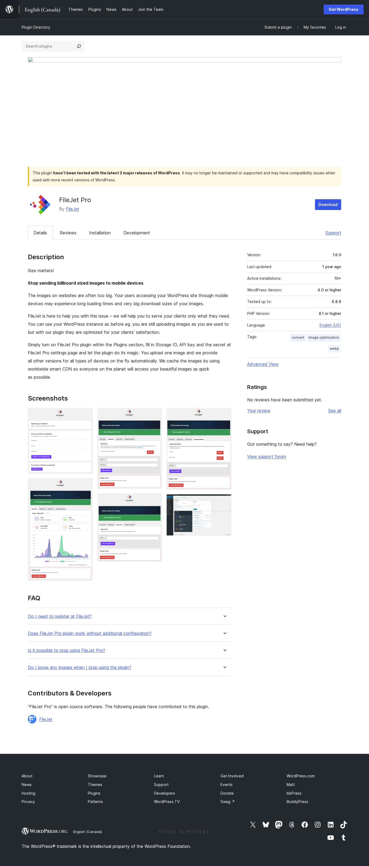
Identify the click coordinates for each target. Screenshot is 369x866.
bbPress (294, 793)
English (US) (330, 325)
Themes (95, 784)
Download (328, 204)
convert (298, 337)
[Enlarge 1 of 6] (85, 415)
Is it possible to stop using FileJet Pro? (66, 650)
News (27, 784)
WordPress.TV (167, 801)
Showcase (97, 776)
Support (333, 232)
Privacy (28, 801)
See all (334, 410)
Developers (164, 793)
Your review (258, 410)
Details (40, 232)
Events (226, 784)
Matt (291, 784)
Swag (227, 801)
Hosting (28, 793)
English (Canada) (87, 832)
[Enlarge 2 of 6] (85, 485)
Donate (227, 793)
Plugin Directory (36, 27)
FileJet (72, 209)
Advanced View (263, 364)
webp (334, 349)
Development (136, 232)
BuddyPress (297, 801)
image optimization (323, 337)
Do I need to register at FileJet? (60, 616)
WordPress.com (301, 776)
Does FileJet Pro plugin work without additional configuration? (90, 633)
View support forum (266, 456)
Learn (159, 776)
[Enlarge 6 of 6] (224, 501)
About (27, 776)
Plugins (94, 793)
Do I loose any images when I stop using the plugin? (79, 667)
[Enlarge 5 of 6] (224, 415)
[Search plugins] (78, 46)
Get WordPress (343, 9)
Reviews (68, 232)
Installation (100, 232)
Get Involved (232, 776)
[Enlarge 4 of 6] (154, 500)
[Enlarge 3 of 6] (154, 415)
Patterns (95, 801)
